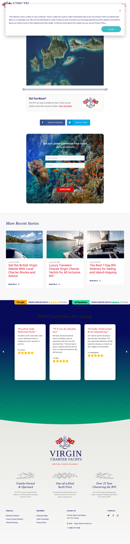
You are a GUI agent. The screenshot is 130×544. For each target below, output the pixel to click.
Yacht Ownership (42, 519)
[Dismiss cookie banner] (120, 10)
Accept (111, 29)
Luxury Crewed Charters (14, 519)
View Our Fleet (65, 106)
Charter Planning (12, 522)
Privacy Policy (41, 522)
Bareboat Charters (12, 516)
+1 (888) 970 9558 (73, 528)
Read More (13, 284)
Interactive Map (42, 516)
